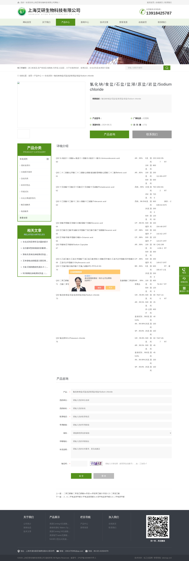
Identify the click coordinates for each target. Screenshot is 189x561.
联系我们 (168, 2)
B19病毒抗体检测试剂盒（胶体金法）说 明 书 (35, 273)
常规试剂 (24, 192)
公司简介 (27, 524)
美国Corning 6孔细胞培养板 (59, 524)
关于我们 (46, 22)
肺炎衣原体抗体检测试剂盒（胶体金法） (35, 254)
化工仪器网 (148, 558)
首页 (30, 76)
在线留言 (159, 2)
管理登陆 (157, 558)
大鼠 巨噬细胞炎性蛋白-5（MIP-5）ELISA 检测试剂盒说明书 (35, 267)
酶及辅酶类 (25, 205)
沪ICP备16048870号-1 (87, 558)
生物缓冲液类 (26, 172)
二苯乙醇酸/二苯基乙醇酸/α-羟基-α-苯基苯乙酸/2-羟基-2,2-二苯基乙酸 (92, 493)
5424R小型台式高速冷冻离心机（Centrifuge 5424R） (59, 539)
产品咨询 (109, 134)
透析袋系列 (25, 165)
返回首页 (150, 2)
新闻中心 (85, 22)
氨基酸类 (24, 211)
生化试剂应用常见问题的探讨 (35, 242)
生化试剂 (48, 76)
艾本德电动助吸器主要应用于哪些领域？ (35, 261)
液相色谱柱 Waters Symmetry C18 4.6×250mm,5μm (59, 527)
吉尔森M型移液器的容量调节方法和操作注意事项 (35, 248)
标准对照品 (25, 185)
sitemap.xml (167, 558)
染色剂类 (24, 178)
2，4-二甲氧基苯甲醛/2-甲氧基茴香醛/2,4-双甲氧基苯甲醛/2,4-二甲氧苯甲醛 (94, 497)
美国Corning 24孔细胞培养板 (59, 531)
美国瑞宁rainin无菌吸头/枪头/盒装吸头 (59, 535)
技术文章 (104, 22)
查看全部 (23, 218)
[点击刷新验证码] (96, 463)
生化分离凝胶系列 (28, 198)
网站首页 (27, 22)
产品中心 (65, 22)
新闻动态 (27, 527)
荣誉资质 (123, 22)
